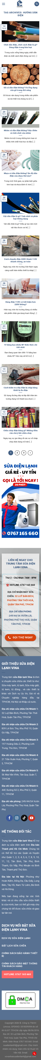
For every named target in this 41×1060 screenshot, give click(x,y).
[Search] (36, 4)
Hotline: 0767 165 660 (17, 974)
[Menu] (3, 4)
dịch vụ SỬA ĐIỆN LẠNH (16, 938)
